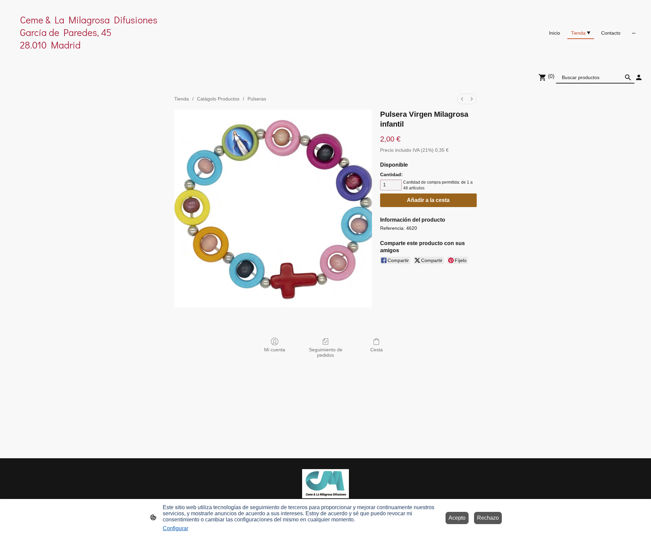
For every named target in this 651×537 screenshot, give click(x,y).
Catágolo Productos (218, 98)
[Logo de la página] (112, 57)
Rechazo (488, 518)
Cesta (376, 349)
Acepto (457, 518)
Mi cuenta (274, 349)
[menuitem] (462, 99)
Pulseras (257, 98)
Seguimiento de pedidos (325, 352)
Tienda (181, 98)
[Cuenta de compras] (639, 77)
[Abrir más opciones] (633, 33)
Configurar (175, 528)
